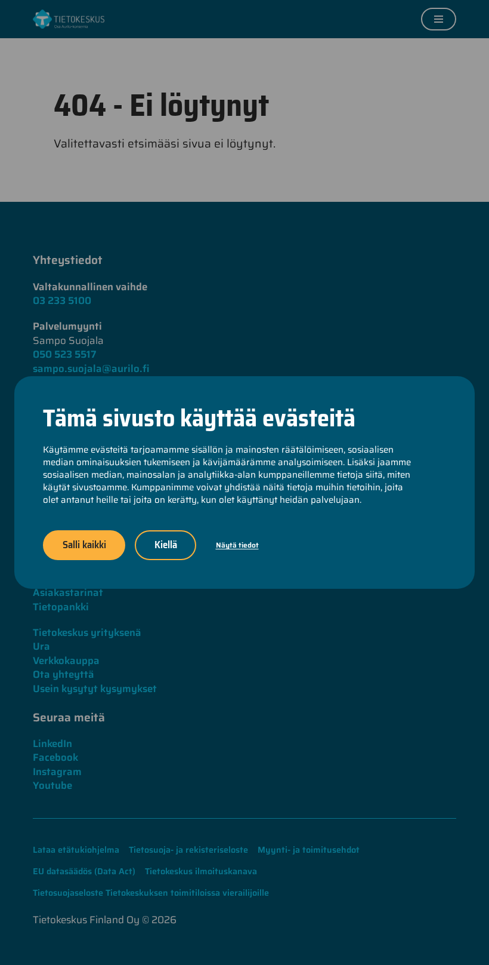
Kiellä (165, 544)
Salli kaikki (84, 544)
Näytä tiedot (237, 545)
